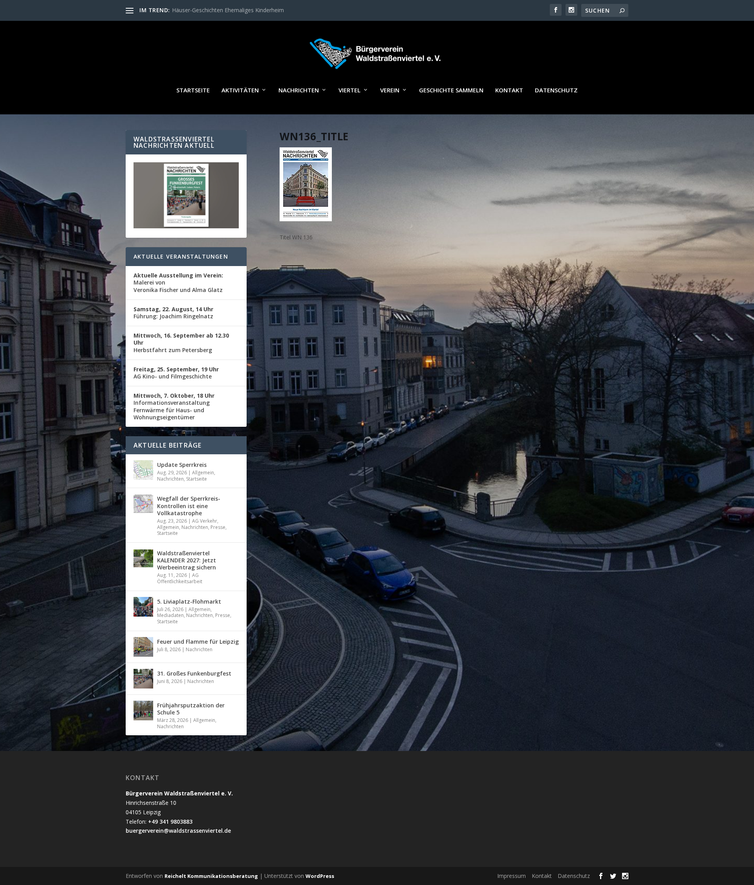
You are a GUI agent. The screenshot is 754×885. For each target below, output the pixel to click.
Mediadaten (170, 615)
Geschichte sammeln (451, 90)
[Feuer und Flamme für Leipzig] (143, 647)
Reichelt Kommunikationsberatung (211, 875)
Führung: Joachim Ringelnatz (173, 312)
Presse (217, 527)
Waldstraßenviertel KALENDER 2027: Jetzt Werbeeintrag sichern (186, 560)
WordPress (320, 875)
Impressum (511, 875)
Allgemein (203, 472)
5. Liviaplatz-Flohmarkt (189, 601)
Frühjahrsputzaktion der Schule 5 (191, 708)
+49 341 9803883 (170, 821)
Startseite (193, 90)
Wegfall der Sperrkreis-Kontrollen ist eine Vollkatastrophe (188, 505)
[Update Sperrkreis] (143, 470)
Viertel (350, 90)
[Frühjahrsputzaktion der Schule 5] (143, 710)
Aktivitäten (240, 90)
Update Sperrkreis (182, 464)
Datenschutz (556, 90)
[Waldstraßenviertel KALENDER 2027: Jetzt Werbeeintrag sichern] (143, 558)
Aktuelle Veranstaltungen (181, 256)
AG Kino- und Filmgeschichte (176, 372)
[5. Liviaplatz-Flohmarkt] (143, 607)
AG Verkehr (204, 521)
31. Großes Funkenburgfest (194, 673)
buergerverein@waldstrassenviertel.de (178, 830)
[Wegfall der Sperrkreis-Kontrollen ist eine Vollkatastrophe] (143, 504)
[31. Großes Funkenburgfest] (143, 679)
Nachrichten (298, 90)
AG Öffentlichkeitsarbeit (179, 578)
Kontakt (509, 90)
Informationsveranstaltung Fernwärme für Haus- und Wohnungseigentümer (174, 406)
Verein (389, 90)
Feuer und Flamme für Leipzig (198, 641)
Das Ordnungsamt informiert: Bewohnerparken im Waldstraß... (251, 10)
